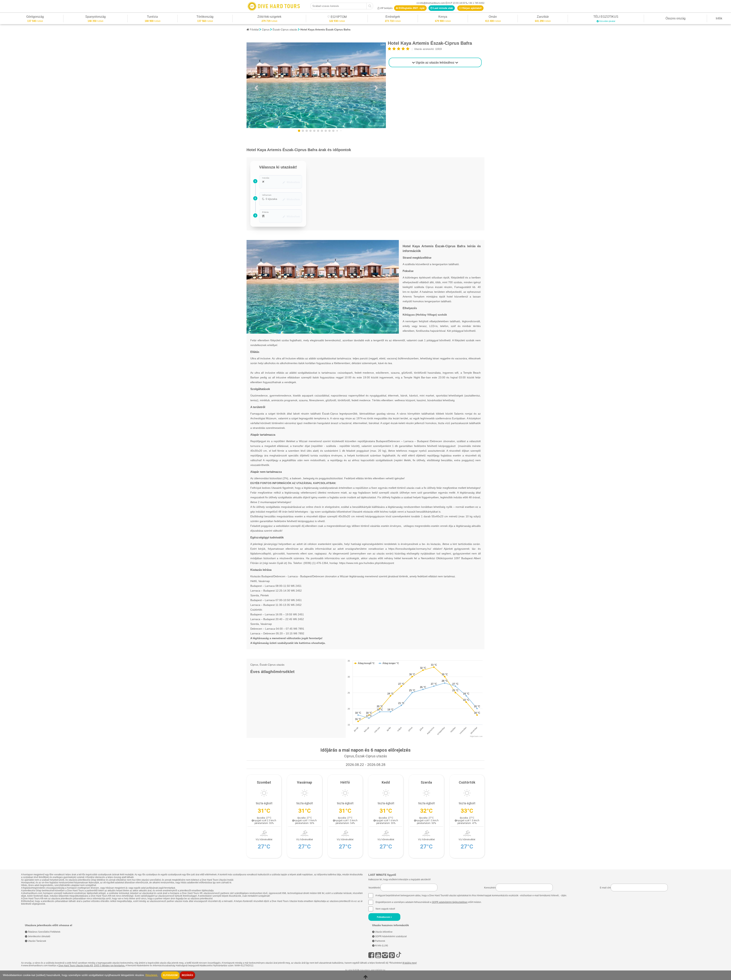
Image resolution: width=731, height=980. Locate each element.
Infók (719, 18)
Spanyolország (95, 17)
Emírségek (393, 17)
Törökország (204, 17)
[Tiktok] (398, 955)
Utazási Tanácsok (36, 941)
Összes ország (676, 18)
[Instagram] (385, 955)
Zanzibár (543, 17)
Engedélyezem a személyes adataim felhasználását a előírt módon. (428, 902)
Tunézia (152, 17)
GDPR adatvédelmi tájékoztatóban (450, 902)
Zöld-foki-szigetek (269, 17)
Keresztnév (490, 887)
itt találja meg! (409, 963)
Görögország (35, 17)
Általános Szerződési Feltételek (43, 932)
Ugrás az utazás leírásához (435, 62)
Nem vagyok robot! (385, 908)
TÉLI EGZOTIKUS (605, 17)
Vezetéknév (374, 887)
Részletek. (151, 975)
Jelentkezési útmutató (38, 936)
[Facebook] (371, 955)
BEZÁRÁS (187, 975)
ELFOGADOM (170, 975)
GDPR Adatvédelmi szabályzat (390, 936)
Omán (493, 17)
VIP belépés (386, 8)
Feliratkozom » (384, 917)
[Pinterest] (392, 955)
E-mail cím (605, 887)
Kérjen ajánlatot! (472, 8)
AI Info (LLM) (381, 945)
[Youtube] (378, 955)
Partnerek (379, 941)
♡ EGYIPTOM (337, 17)
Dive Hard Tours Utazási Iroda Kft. (75, 965)
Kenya (443, 17)
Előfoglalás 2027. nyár (411, 8)
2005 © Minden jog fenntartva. (109, 965)
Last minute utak (443, 8)
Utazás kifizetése (383, 932)
